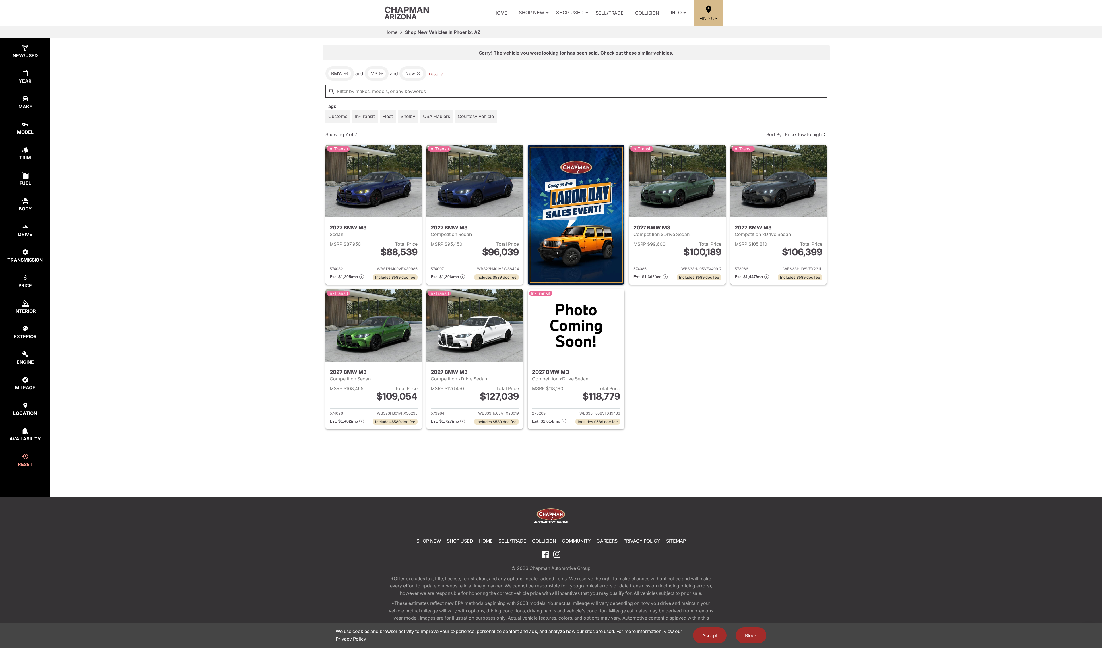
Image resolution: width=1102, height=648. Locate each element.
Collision (647, 13)
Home (500, 13)
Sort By (774, 134)
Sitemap (676, 541)
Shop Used (570, 12)
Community (576, 541)
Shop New (531, 12)
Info (676, 12)
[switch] (337, 116)
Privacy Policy (641, 541)
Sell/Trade (610, 13)
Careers (607, 541)
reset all (437, 73)
